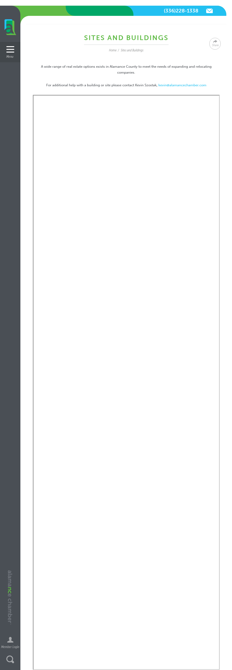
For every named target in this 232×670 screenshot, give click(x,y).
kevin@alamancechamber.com (182, 85)
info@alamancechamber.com (209, 11)
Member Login (10, 647)
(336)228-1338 (181, 11)
